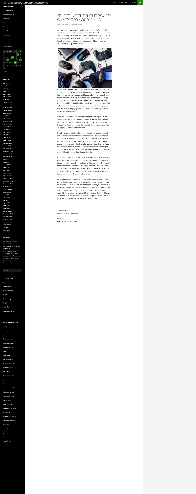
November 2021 (8, 216)
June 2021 (6, 230)
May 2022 (6, 200)
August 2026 (7, 83)
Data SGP (133, 2)
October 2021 (7, 219)
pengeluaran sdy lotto (9, 416)
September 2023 (8, 156)
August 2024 (7, 127)
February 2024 (7, 143)
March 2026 (7, 97)
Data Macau (7, 35)
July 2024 (6, 129)
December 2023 (8, 148)
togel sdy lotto (7, 437)
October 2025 (7, 108)
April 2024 (6, 137)
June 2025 (6, 118)
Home (114, 2)
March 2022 (7, 205)
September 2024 (8, 124)
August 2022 (7, 192)
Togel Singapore (8, 278)
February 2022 (7, 208)
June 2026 (6, 88)
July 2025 (6, 116)
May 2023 (6, 167)
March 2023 (7, 173)
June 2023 (6, 165)
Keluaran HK (7, 19)
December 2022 (8, 181)
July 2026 (6, 86)
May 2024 (6, 135)
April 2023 (6, 170)
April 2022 (6, 203)
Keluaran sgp (7, 299)
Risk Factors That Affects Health (68, 220)
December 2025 (8, 105)
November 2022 (8, 184)
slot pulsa (6, 307)
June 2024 (6, 132)
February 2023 (7, 176)
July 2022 (6, 195)
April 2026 (6, 94)
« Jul (5, 71)
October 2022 (7, 186)
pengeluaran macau (9, 433)
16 (20, 60)
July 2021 (6, 227)
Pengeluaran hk (8, 27)
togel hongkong (8, 291)
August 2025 (7, 113)
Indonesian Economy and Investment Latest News (25, 2)
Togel (5, 327)
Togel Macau (7, 303)
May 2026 (6, 91)
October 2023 (7, 154)
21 (15, 63)
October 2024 (7, 121)
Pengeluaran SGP (8, 14)
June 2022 (6, 197)
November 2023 (8, 151)
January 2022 (7, 211)
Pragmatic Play (7, 23)
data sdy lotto (7, 441)
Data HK (5, 282)
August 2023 (7, 159)
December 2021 (8, 214)
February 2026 (7, 99)
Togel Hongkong (8, 10)
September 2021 (8, 222)
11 (7, 60)
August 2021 (7, 225)
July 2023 (6, 162)
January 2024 (7, 146)
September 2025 (8, 110)
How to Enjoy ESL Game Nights (68, 212)
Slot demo (6, 295)
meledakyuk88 (76, 24)
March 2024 (7, 140)
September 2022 (8, 189)
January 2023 (7, 178)
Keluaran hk (123, 2)
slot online (6, 31)
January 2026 (7, 102)
